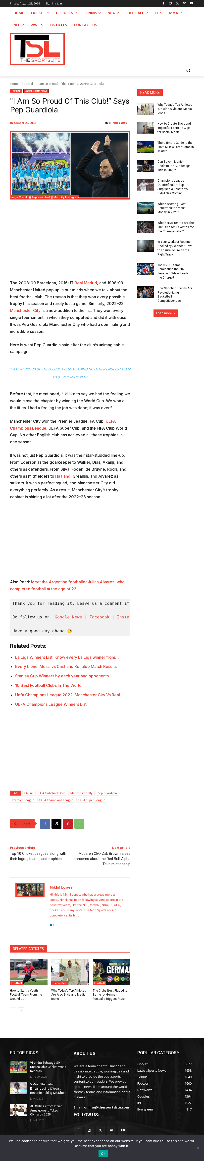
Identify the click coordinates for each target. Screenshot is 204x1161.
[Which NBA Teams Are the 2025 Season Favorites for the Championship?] (145, 227)
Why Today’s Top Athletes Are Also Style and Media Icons (68, 995)
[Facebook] (163, 3)
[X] (177, 3)
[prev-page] (13, 1011)
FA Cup (29, 793)
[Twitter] (100, 1130)
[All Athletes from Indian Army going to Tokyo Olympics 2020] (18, 1110)
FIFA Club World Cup (52, 793)
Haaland (62, 476)
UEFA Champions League (56, 800)
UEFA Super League (91, 800)
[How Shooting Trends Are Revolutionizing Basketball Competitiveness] (145, 292)
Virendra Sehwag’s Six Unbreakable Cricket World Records (48, 1067)
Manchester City (25, 310)
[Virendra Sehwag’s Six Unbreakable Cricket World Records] (18, 1067)
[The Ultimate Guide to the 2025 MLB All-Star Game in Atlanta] (145, 147)
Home (14, 84)
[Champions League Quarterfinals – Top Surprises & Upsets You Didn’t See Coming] (145, 185)
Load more (164, 313)
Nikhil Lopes (118, 122)
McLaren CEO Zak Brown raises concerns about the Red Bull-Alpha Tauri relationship (102, 858)
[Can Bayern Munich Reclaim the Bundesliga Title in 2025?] (145, 166)
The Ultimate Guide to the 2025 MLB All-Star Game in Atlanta (175, 147)
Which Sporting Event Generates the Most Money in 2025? (172, 208)
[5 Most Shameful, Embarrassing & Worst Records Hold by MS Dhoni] (18, 1088)
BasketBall (59, 983)
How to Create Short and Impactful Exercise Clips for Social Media (174, 128)
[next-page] (21, 1011)
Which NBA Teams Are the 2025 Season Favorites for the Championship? (175, 227)
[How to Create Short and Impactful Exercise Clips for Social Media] (145, 128)
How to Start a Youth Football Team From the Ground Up (26, 995)
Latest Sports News (36, 90)
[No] (197, 1147)
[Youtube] (191, 3)
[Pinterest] (68, 824)
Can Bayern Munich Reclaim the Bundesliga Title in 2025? (174, 166)
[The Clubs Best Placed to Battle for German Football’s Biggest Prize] (111, 972)
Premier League (23, 800)
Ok (103, 1154)
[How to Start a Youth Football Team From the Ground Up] (29, 972)
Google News (68, 617)
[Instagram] (170, 3)
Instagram (128, 617)
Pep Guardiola (107, 793)
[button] (188, 70)
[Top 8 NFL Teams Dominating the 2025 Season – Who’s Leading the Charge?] (145, 269)
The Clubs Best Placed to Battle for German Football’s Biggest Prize (110, 995)
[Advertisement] (70, 243)
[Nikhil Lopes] (30, 905)
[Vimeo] (184, 3)
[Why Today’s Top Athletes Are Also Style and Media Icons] (70, 972)
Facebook (99, 617)
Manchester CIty (81, 793)
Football (28, 84)
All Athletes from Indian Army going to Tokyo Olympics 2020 (46, 1110)
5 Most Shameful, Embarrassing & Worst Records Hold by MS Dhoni (48, 1089)
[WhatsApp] (79, 824)
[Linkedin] (51, 923)
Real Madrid (86, 282)
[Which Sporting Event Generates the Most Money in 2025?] (145, 208)
